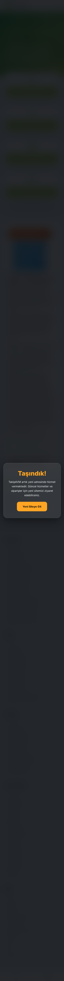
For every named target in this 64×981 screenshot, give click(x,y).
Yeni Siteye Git (32, 506)
